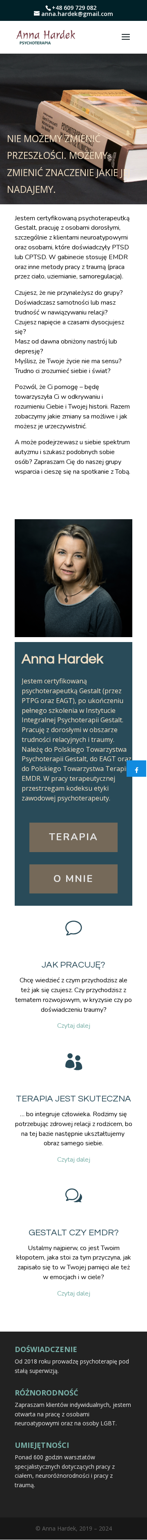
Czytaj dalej (73, 1025)
